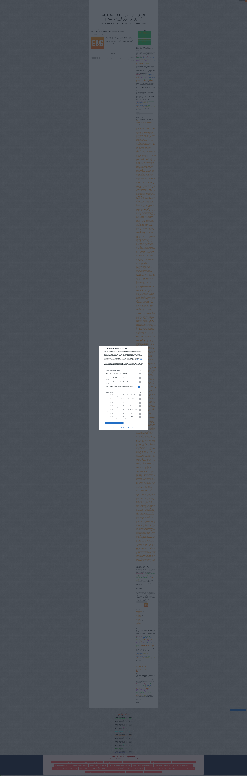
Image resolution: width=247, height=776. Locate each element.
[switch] (139, 373)
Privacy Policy (131, 427)
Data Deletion (116, 427)
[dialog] (123, 388)
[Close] (146, 348)
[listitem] (123, 370)
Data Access (123, 427)
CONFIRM (114, 423)
